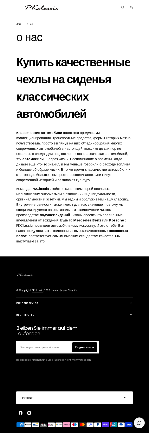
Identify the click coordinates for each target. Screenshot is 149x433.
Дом (18, 24)
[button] (18, 7)
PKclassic (37, 290)
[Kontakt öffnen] (139, 422)
